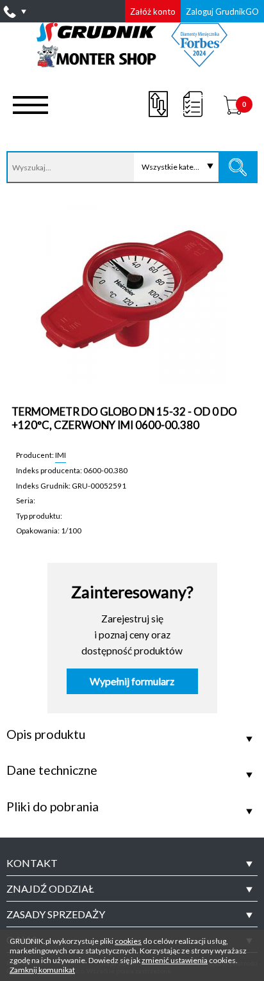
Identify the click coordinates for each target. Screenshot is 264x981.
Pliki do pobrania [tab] (52, 807)
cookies (128, 941)
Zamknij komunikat (42, 970)
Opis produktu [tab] (45, 734)
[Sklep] (132, 63)
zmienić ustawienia (175, 960)
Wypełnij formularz (132, 681)
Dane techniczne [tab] (51, 770)
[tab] (132, 863)
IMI (60, 454)
